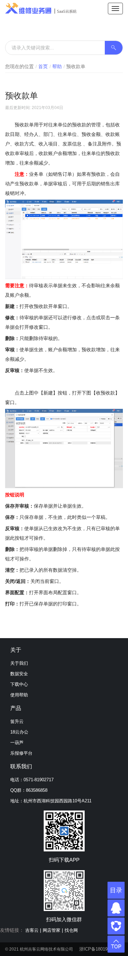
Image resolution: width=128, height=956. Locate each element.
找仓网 (71, 930)
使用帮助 (19, 694)
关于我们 (19, 663)
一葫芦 (17, 742)
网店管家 (51, 930)
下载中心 (19, 684)
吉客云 (32, 930)
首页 (43, 66)
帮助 (57, 66)
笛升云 (17, 721)
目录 (116, 890)
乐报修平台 (21, 753)
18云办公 (19, 732)
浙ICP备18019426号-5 (101, 949)
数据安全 (19, 673)
